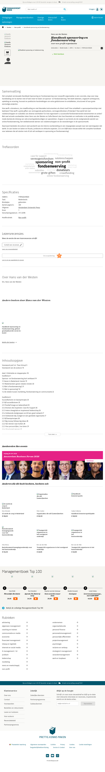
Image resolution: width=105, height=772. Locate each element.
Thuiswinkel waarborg (18, 744)
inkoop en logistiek (9, 644)
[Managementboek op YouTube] (52, 755)
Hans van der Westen (59, 34)
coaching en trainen (9, 630)
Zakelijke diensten (37, 695)
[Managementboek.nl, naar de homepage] (11, 11)
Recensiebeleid (10, 721)
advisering (6, 622)
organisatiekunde (59, 626)
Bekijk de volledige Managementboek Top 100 (24, 608)
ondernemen (57, 622)
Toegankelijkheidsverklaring (39, 747)
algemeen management (11, 626)
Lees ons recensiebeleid (10, 249)
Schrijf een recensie (11, 245)
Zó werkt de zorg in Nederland (13, 514)
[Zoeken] (64, 9)
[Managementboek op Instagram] (57, 755)
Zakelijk (33, 691)
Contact (7, 700)
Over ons (7, 695)
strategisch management (62, 651)
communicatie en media (11, 633)
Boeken (9, 27)
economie (5, 637)
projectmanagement (60, 640)
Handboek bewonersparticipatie (83, 514)
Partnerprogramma (11, 725)
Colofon (53, 744)
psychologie (56, 644)
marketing (6, 662)
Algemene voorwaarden (38, 744)
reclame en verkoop (59, 648)
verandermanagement (61, 655)
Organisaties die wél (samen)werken (50, 514)
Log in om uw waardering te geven (13, 260)
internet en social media (11, 648)
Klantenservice (10, 691)
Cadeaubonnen (36, 704)
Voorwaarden (9, 704)
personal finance (58, 630)
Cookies (72, 744)
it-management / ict (9, 651)
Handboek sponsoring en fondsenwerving (36, 27)
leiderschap (6, 658)
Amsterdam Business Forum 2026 (21, 456)
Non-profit (17, 27)
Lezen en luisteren (11, 712)
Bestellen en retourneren (13, 708)
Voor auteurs (9, 716)
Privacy (62, 744)
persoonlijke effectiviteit (61, 637)
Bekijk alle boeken (8, 342)
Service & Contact (59, 747)
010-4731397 (98, 17)
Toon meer (51, 434)
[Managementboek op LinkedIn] (47, 755)
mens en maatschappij (10, 665)
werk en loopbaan (59, 658)
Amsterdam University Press (29, 208)
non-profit (6, 669)
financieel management (11, 640)
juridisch (5, 655)
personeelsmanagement (61, 633)
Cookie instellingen (85, 744)
